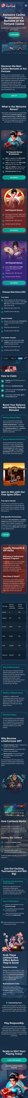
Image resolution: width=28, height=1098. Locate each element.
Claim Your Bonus (14, 1060)
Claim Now (14, 34)
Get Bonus (14, 177)
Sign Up (14, 96)
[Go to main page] (8, 7)
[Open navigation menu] (26, 5)
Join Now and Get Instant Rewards (14, 1067)
